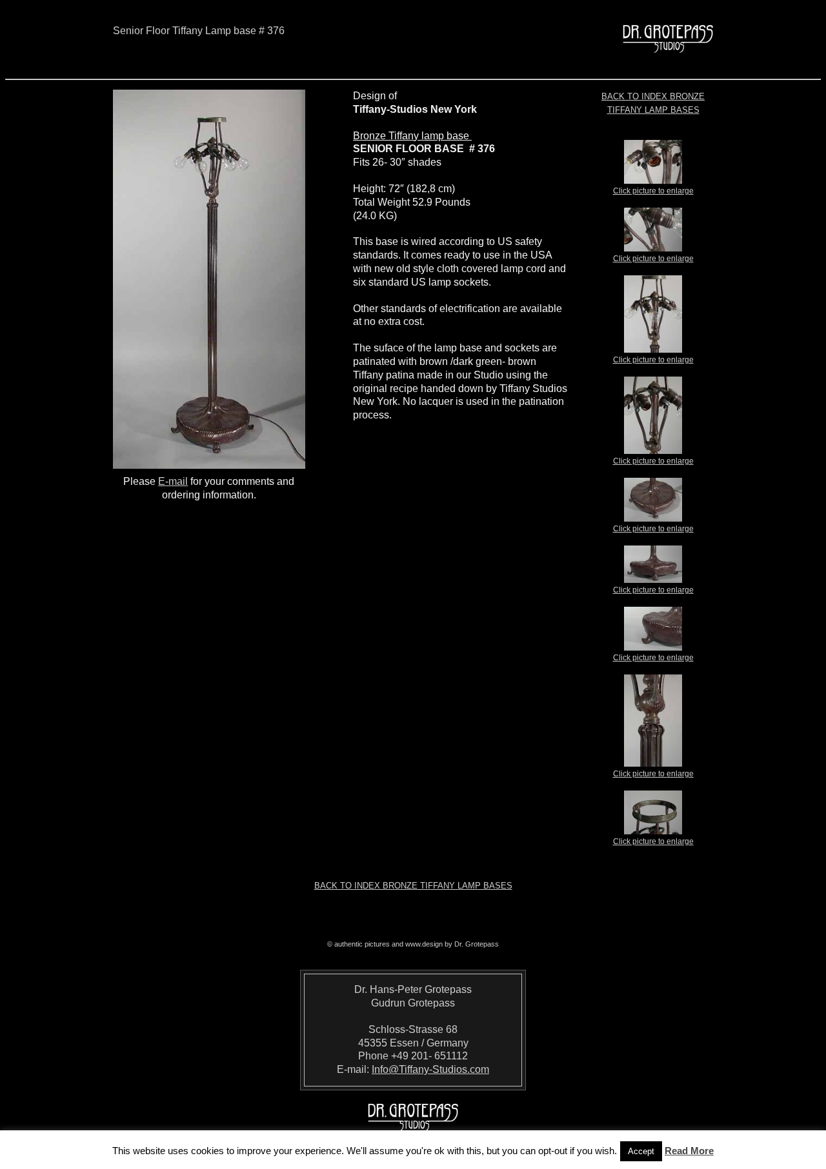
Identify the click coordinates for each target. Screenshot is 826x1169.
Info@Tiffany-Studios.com (430, 1069)
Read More (689, 1150)
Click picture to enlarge (653, 190)
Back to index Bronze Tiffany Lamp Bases (413, 885)
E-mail (173, 481)
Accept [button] (641, 1151)
